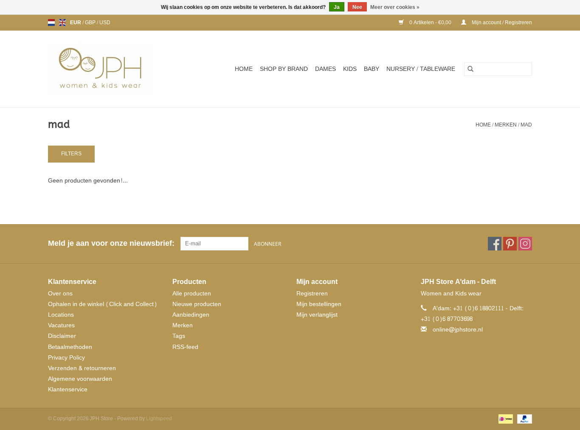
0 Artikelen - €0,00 (430, 22)
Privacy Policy (66, 357)
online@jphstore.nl (458, 329)
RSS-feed (185, 347)
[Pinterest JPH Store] (510, 243)
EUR (76, 22)
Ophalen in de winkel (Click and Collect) (102, 304)
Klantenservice (67, 389)
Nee (357, 7)
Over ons (60, 293)
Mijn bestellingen (318, 304)
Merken (506, 124)
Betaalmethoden (70, 347)
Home (244, 69)
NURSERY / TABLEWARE (420, 69)
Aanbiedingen (190, 314)
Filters (71, 153)
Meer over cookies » (395, 7)
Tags (178, 336)
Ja (337, 7)
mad (526, 124)
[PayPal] (523, 420)
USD (104, 22)
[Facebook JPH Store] (494, 243)
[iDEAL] (505, 420)
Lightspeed (159, 418)
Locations (61, 314)
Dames (325, 69)
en (62, 22)
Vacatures (61, 325)
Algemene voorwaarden (80, 379)
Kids (350, 69)
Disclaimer (62, 336)
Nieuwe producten (196, 304)
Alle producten (191, 293)
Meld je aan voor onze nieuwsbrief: (111, 243)
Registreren (312, 293)
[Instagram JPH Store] (525, 243)
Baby (371, 69)
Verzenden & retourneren (82, 368)
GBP (91, 22)
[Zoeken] (470, 69)
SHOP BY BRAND (284, 69)
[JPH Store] (110, 69)
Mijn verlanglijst (317, 314)
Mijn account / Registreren (501, 22)
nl (51, 22)
